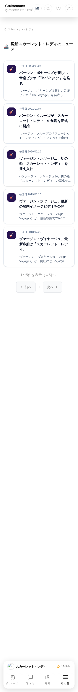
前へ (28, 287)
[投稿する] (37, 8)
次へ (50, 287)
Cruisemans (15, 6)
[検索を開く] (48, 8)
